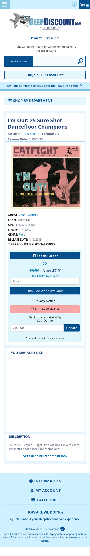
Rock (22, 234)
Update (71, 328)
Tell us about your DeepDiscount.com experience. (47, 519)
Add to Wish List (47, 309)
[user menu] (74, 4)
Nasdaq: (46, 50)
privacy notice (45, 301)
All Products (20, 61)
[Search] (81, 61)
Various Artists (28, 134)
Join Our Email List (47, 75)
